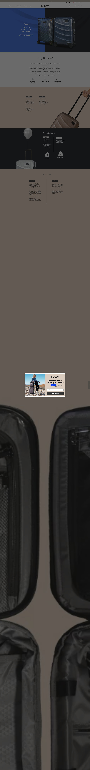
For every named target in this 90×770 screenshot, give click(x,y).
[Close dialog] (64, 374)
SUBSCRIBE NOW (55, 393)
